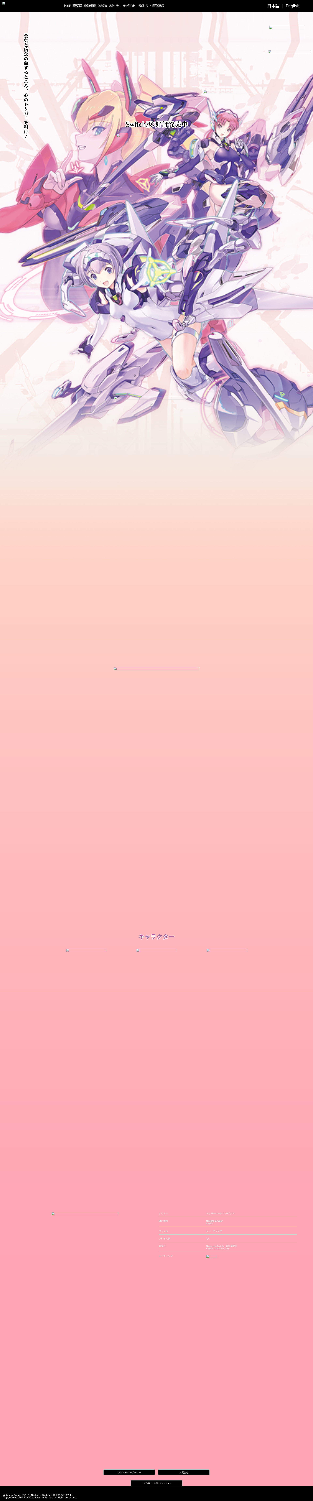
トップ (67, 5)
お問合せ (183, 1472)
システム (102, 5)
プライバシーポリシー (129, 1472)
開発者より (158, 5)
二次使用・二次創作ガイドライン (156, 1483)
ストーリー (115, 5)
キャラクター (130, 5)
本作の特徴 (90, 5)
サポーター (144, 5)
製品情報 (77, 5)
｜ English (283, 5)
